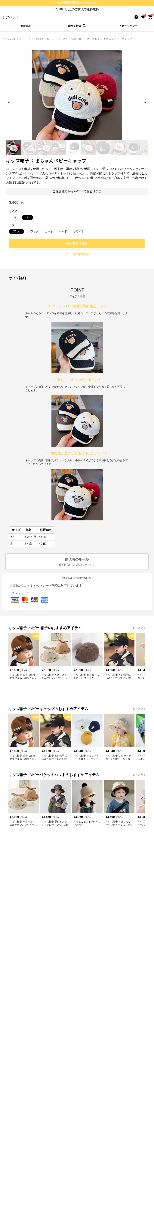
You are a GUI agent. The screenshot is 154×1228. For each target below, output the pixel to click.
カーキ (49, 231)
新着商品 (25, 25)
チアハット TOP (12, 38)
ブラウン (16, 231)
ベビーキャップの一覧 (68, 38)
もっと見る (139, 627)
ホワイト (78, 231)
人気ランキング (128, 25)
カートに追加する (77, 254)
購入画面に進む (77, 243)
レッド (63, 231)
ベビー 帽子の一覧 (39, 38)
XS (14, 217)
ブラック (33, 231)
